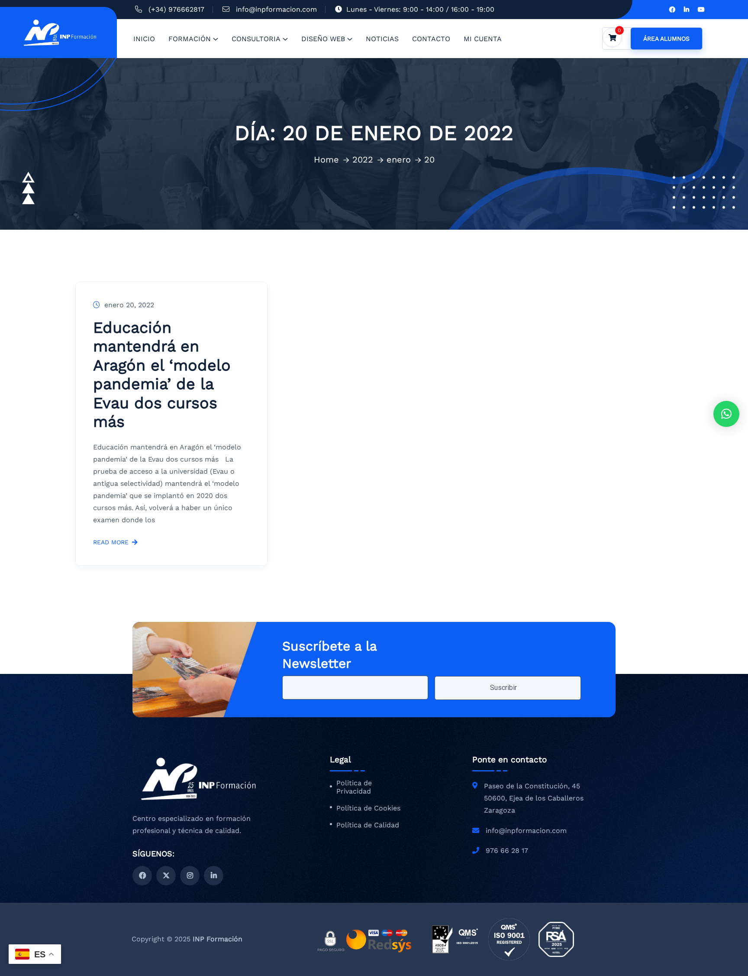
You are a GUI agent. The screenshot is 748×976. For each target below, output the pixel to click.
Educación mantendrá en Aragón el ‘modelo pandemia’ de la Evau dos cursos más (162, 375)
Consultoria (256, 39)
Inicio (144, 39)
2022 (362, 159)
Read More (111, 542)
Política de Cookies (368, 808)
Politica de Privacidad (354, 787)
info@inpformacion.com (276, 9)
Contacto (431, 39)
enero (399, 159)
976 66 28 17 (507, 850)
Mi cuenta (483, 39)
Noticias (382, 39)
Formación (189, 39)
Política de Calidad (367, 825)
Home (326, 159)
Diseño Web (323, 39)
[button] (726, 414)
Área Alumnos (666, 38)
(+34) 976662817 (176, 9)
